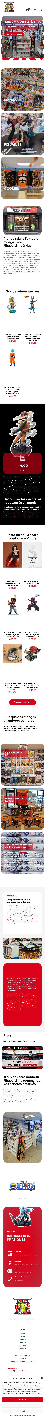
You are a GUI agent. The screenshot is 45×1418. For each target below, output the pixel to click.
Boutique (22, 1346)
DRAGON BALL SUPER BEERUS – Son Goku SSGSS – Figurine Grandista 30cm (12, 391)
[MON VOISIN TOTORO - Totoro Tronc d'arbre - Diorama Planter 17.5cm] (12, 653)
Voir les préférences (22, 1411)
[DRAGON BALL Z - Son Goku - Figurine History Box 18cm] (12, 304)
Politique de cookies (16, 1415)
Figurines (22, 1343)
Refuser (22, 1405)
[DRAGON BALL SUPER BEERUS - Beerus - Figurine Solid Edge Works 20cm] (32, 304)
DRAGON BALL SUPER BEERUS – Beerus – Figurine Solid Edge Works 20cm (32, 338)
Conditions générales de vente (22, 1361)
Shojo (24, 515)
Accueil (22, 1334)
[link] (22, 1057)
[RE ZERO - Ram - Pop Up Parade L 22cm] (32, 555)
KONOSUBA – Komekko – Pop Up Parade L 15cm (12, 584)
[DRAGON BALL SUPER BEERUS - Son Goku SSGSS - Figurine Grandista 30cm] (12, 357)
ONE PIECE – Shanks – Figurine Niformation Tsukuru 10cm (32, 686)
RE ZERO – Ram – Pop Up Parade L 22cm (32, 583)
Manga (22, 1337)
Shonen (33, 513)
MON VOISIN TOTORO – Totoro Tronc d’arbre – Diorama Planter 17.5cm (12, 687)
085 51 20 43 (12, 1369)
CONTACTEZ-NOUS (14, 34)
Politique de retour (22, 1356)
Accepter (22, 1399)
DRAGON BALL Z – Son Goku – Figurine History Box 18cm (12, 337)
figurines (17, 766)
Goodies (22, 1340)
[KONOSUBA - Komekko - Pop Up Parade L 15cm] (12, 555)
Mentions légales (29, 1415)
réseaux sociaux (24, 1000)
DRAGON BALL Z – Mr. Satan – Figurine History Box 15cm (12, 635)
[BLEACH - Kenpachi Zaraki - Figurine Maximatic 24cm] (32, 602)
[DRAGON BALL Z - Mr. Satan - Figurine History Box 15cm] (12, 604)
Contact (22, 1348)
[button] (42, 1378)
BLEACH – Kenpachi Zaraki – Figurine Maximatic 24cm (32, 635)
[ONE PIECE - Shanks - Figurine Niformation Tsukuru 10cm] (32, 653)
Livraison (22, 1359)
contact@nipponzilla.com (17, 1371)
